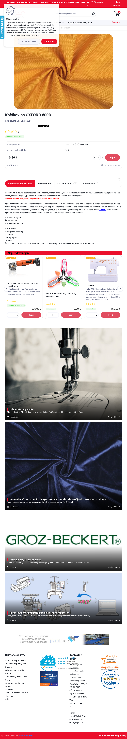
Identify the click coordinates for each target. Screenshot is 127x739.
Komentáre (89, 183)
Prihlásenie (98, 2)
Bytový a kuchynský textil (80, 22)
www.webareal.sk (27, 735)
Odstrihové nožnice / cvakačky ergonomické (61, 294)
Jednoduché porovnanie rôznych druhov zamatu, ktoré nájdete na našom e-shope (58, 499)
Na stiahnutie (44, 183)
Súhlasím (49, 41)
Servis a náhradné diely (17, 693)
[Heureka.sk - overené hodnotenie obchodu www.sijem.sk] (61, 656)
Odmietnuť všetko (29, 41)
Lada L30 (90, 285)
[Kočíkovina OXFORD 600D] (63, 71)
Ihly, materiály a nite (22, 409)
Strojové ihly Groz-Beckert (25, 559)
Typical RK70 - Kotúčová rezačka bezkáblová (22, 284)
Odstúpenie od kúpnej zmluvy (112, 735)
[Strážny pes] (92, 165)
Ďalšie (115, 22)
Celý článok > (114, 417)
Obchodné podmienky (16, 660)
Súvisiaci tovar (66, 183)
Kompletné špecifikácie (20, 183)
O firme (9, 689)
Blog (8, 699)
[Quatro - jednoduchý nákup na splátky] (49, 678)
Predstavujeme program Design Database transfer (39, 612)
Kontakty (10, 696)
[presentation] (7, 289)
